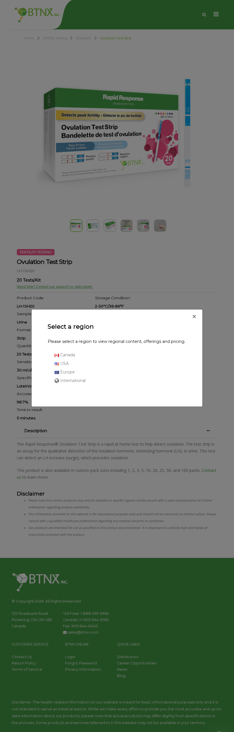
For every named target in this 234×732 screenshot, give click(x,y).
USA (64, 363)
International (72, 380)
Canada (67, 354)
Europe (67, 372)
